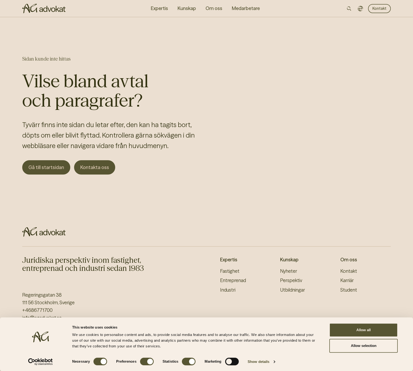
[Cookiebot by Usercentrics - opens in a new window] (40, 361)
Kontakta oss (94, 167)
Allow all (363, 330)
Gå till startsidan (46, 167)
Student (348, 290)
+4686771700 (37, 310)
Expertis (228, 260)
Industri (227, 290)
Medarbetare (246, 8)
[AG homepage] (43, 8)
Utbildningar (292, 290)
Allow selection (363, 346)
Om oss (348, 260)
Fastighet (229, 271)
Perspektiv (291, 280)
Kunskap (289, 260)
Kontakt (379, 8)
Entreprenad (233, 280)
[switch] (147, 361)
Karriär (347, 280)
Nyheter (288, 271)
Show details (258, 362)
